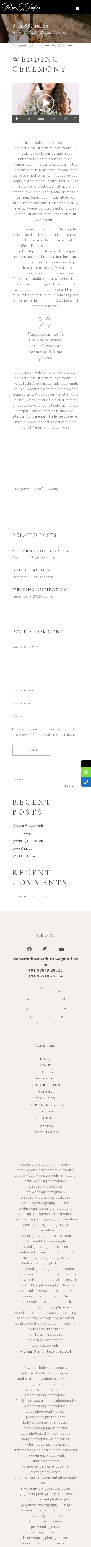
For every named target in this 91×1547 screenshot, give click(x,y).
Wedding (29, 32)
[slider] (41, 119)
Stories (45, 1071)
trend (38, 488)
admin (17, 51)
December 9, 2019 (26, 577)
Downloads (47, 1132)
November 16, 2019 (28, 45)
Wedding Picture (25, 856)
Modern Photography (40, 550)
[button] (45, 103)
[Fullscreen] (74, 119)
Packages (45, 1078)
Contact (45, 1111)
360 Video (45, 1098)
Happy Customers (45, 1104)
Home (16, 32)
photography (21, 488)
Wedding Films (46, 1085)
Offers (47, 1125)
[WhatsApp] (86, 772)
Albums (45, 1091)
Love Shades (22, 848)
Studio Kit (45, 1118)
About (45, 1065)
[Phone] (86, 782)
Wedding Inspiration (39, 589)
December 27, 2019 (27, 558)
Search (17, 780)
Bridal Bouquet (33, 570)
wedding (53, 488)
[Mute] (65, 119)
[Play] (16, 119)
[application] (45, 103)
